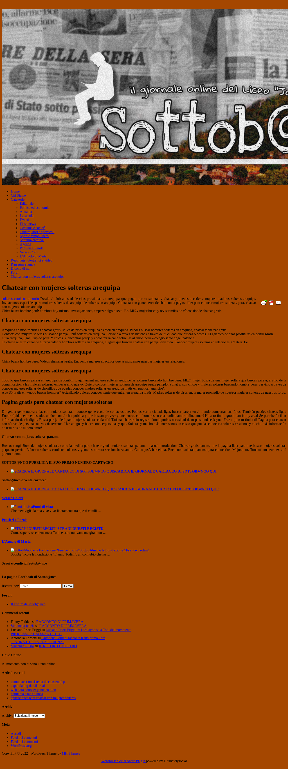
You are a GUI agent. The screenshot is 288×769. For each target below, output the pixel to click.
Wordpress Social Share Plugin (123, 761)
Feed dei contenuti (24, 737)
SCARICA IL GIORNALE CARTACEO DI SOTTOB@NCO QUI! (166, 489)
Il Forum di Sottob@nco (28, 604)
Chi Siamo (18, 195)
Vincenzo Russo (22, 646)
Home (15, 191)
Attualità (26, 211)
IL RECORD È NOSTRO (58, 646)
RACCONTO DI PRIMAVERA (59, 622)
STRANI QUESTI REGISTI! (80, 528)
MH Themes (71, 753)
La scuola (27, 216)
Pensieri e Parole (31, 248)
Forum (15, 272)
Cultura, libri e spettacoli (37, 232)
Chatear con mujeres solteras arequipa (37, 276)
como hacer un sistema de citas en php (38, 682)
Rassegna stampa (23, 264)
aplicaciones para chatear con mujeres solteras (43, 698)
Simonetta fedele (22, 626)
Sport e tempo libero (34, 236)
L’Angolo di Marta (33, 256)
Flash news (28, 224)
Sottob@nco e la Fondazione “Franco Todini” (114, 550)
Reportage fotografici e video (31, 260)
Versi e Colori (29, 252)
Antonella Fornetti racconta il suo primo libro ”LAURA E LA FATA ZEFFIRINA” (58, 640)
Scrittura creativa (32, 240)
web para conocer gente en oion (33, 690)
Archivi (7, 715)
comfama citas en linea (27, 694)
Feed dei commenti (24, 742)
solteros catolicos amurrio (20, 299)
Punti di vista (43, 507)
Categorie (18, 199)
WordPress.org (21, 746)
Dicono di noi (20, 268)
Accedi (16, 733)
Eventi (24, 220)
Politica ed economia (34, 207)
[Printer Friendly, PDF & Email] (271, 302)
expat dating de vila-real (28, 686)
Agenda (25, 244)
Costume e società (32, 228)
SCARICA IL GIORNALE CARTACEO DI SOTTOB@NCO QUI (164, 471)
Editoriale (27, 203)
